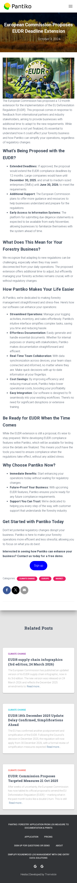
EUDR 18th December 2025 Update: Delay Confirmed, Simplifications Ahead (36, 720)
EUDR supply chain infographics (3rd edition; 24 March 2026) (35, 661)
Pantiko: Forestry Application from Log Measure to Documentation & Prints (38, 826)
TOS (35, 866)
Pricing (48, 837)
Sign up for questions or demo (32, 845)
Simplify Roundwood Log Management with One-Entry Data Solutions (38, 856)
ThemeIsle (50, 874)
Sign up (38, 565)
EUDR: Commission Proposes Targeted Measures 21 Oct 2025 (33, 778)
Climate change (27, 579)
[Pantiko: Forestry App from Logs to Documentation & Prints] (19, 6)
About (59, 845)
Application (31, 837)
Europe (45, 579)
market (59, 579)
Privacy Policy (42, 866)
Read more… (34, 686)
